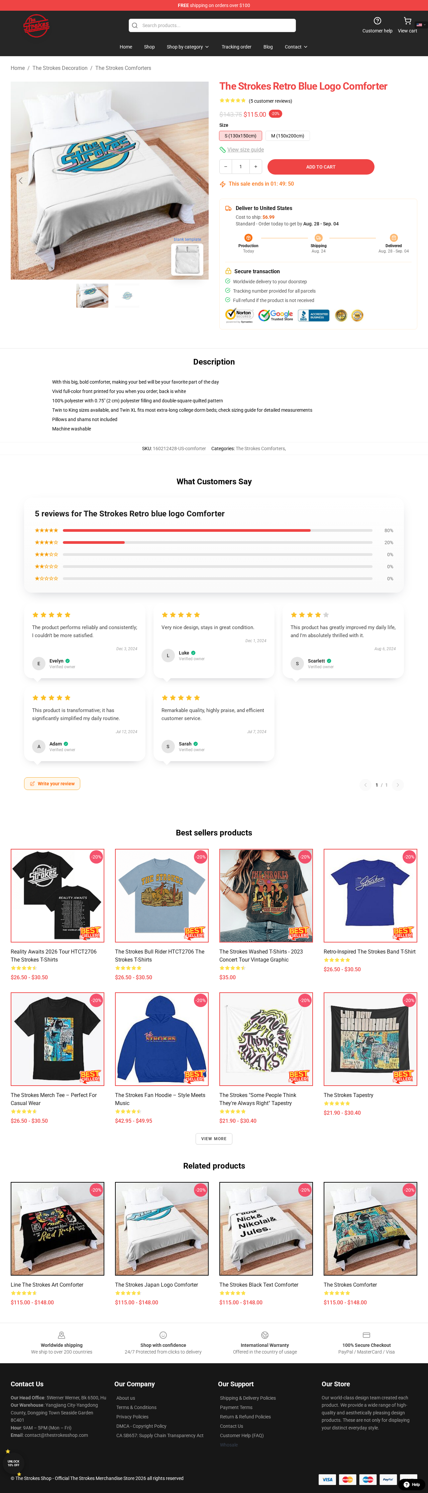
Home (18, 68)
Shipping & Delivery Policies (248, 1398)
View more (214, 1138)
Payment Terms (236, 1407)
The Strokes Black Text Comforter (258, 1285)
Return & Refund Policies (245, 1416)
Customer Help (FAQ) (242, 1435)
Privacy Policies (132, 1416)
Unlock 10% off (13, 1463)
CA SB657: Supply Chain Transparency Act (160, 1435)
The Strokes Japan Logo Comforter (156, 1285)
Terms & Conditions (136, 1407)
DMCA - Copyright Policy (141, 1426)
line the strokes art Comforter (47, 1285)
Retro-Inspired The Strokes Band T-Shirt (370, 952)
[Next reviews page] (398, 785)
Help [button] (416, 1484)
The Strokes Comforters (123, 68)
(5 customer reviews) (270, 101)
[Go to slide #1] (92, 296)
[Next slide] (198, 181)
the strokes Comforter (350, 1285)
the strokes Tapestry (348, 1095)
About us (125, 1398)
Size (223, 125)
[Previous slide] (21, 181)
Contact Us (231, 1426)
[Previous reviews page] (365, 785)
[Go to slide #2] (127, 296)
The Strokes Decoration (60, 68)
